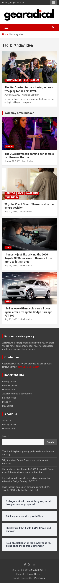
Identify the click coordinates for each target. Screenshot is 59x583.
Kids (26, 80)
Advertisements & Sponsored (17, 393)
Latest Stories (9, 397)
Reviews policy (9, 385)
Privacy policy (9, 381)
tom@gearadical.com (28, 367)
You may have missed (19, 113)
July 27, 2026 (11, 211)
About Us (6, 420)
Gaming (9, 147)
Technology (11, 197)
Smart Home (31, 193)
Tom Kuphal (27, 161)
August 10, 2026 (12, 161)
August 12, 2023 (12, 95)
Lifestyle (10, 193)
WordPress (39, 578)
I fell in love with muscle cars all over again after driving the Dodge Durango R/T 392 (28, 312)
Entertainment (13, 80)
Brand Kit (6, 401)
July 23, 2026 (11, 319)
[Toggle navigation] (6, 27)
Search (5, 436)
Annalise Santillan (30, 95)
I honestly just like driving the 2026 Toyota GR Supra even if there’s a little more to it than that (28, 258)
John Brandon (25, 265)
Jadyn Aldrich (25, 211)
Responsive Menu (53, 2)
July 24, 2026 (11, 265)
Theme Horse (33, 574)
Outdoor (34, 80)
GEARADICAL (37, 570)
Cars (8, 247)
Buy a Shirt (7, 406)
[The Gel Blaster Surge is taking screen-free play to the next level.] (29, 67)
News (20, 193)
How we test (8, 389)
